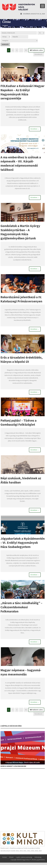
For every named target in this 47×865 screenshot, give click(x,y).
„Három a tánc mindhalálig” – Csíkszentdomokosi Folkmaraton (21, 607)
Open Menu (42, 6)
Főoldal (4, 857)
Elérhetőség (38, 857)
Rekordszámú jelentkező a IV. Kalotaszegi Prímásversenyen (21, 299)
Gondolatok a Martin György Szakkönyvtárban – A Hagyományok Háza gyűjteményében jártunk (20, 232)
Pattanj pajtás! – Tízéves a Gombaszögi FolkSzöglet (19, 422)
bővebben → (34, 129)
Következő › (39, 54)
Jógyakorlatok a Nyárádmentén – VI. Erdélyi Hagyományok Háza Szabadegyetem (23, 542)
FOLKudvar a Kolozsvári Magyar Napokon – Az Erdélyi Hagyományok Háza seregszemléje (22, 92)
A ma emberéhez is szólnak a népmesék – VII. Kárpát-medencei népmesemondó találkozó (21, 163)
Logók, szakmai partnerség (24, 857)
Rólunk (11, 857)
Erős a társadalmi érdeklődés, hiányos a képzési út (22, 359)
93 (26, 50)
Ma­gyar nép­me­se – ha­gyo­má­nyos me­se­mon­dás (21, 672)
